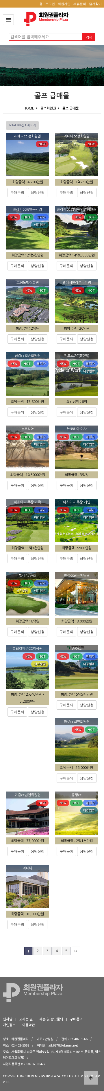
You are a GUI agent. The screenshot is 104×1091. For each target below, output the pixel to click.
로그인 (50, 4)
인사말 (7, 1018)
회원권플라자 (48, 19)
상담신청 (37, 193)
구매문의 (17, 193)
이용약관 (28, 1024)
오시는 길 (26, 1018)
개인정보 (9, 1024)
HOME (29, 108)
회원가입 (64, 4)
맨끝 (76, 951)
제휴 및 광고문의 (51, 1018)
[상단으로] (91, 1078)
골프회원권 (48, 108)
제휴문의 (79, 4)
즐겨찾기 (95, 4)
